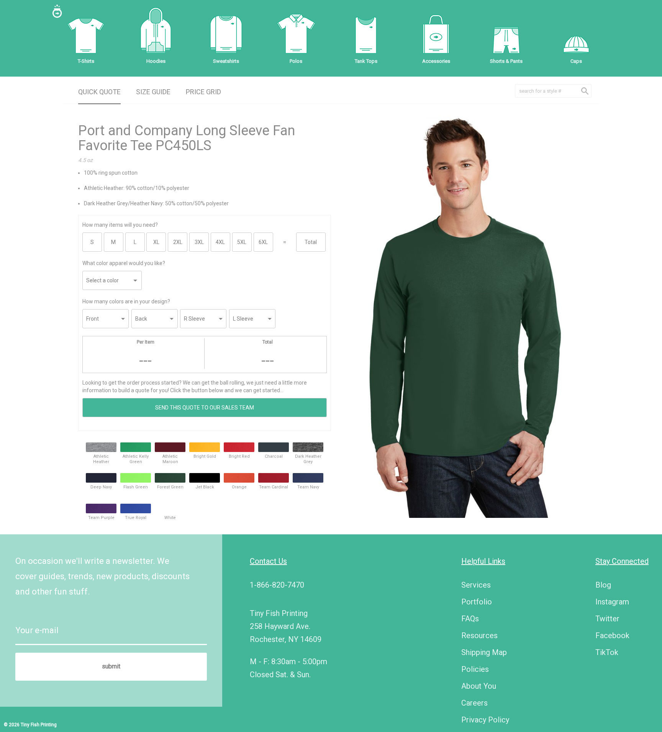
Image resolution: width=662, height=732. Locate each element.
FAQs (470, 618)
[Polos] (296, 34)
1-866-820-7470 (277, 585)
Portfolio (476, 601)
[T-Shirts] (86, 34)
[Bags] (436, 34)
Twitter (607, 618)
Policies (475, 669)
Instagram (612, 601)
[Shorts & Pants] (506, 34)
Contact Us (268, 561)
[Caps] (576, 34)
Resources (479, 635)
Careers (474, 702)
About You (478, 686)
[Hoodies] (156, 34)
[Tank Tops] (366, 34)
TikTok (606, 652)
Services (476, 585)
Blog (603, 585)
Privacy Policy (485, 719)
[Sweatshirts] (226, 34)
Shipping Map (484, 652)
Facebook (612, 635)
